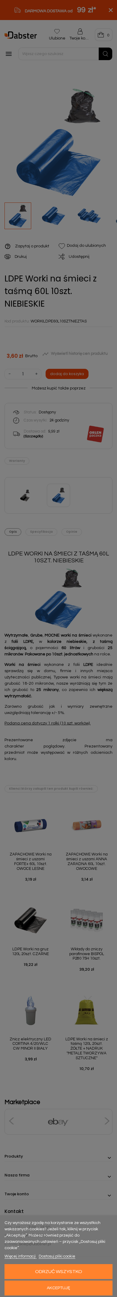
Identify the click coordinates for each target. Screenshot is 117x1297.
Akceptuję (58, 1288)
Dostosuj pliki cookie (57, 1256)
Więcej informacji (20, 1256)
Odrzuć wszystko (58, 1271)
